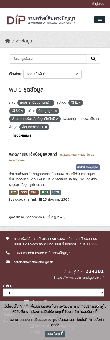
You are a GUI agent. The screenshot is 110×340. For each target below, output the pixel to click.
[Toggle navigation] (99, 19)
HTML (56, 192)
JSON (23, 192)
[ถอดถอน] (51, 103)
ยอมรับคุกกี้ (55, 333)
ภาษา (7, 285)
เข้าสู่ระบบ (98, 4)
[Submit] (94, 59)
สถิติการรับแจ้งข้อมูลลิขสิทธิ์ (33, 154)
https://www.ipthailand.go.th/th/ (79, 277)
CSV (13, 192)
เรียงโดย (15, 74)
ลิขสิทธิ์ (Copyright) (87, 167)
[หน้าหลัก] (7, 41)
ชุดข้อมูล (24, 41)
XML (34, 192)
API (45, 217)
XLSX (44, 192)
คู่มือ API (59, 217)
